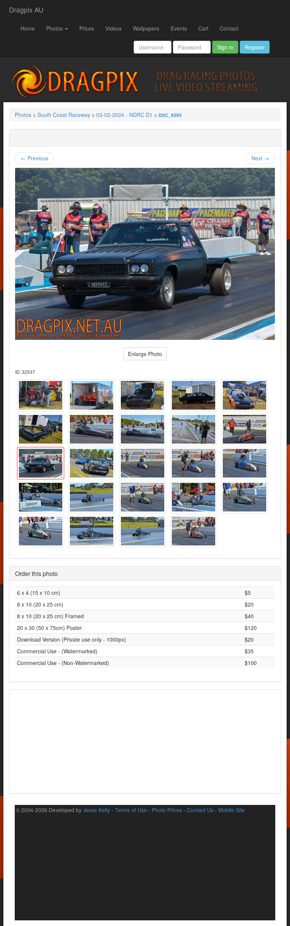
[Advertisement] (145, 741)
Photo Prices (167, 810)
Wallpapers (146, 28)
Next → (260, 158)
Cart (203, 28)
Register (255, 47)
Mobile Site (231, 810)
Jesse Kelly (96, 810)
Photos (55, 28)
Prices (86, 28)
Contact (229, 28)
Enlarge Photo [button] (145, 354)
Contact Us (200, 810)
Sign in (225, 47)
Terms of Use (131, 810)
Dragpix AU (26, 9)
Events (179, 28)
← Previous (34, 158)
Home (27, 28)
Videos (113, 28)
